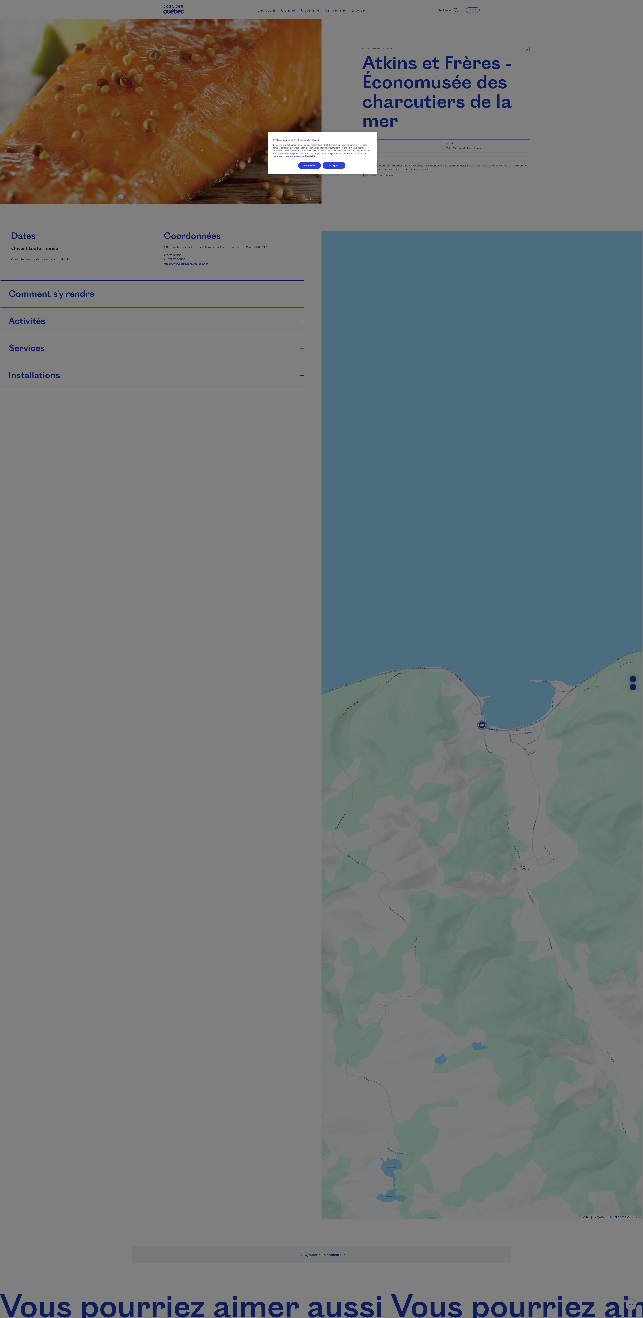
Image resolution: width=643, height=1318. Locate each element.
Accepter (334, 165)
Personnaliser (309, 165)
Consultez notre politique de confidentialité (294, 156)
